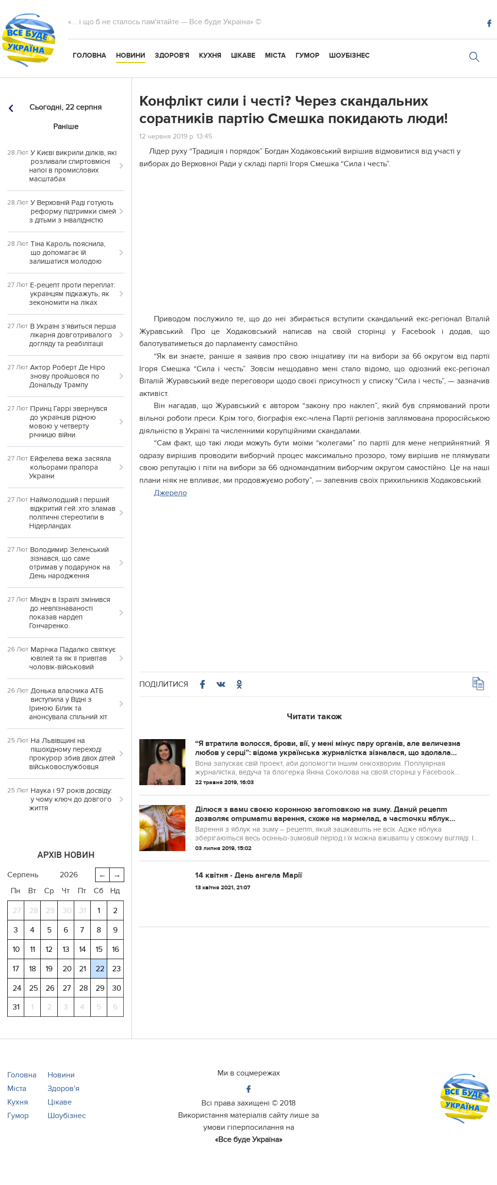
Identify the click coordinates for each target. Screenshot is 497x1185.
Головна (89, 55)
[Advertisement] (314, 245)
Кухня (210, 55)
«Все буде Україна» (248, 1139)
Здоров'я (172, 55)
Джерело (170, 493)
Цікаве (243, 55)
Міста (275, 55)
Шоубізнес (349, 55)
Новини (130, 55)
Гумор (307, 55)
